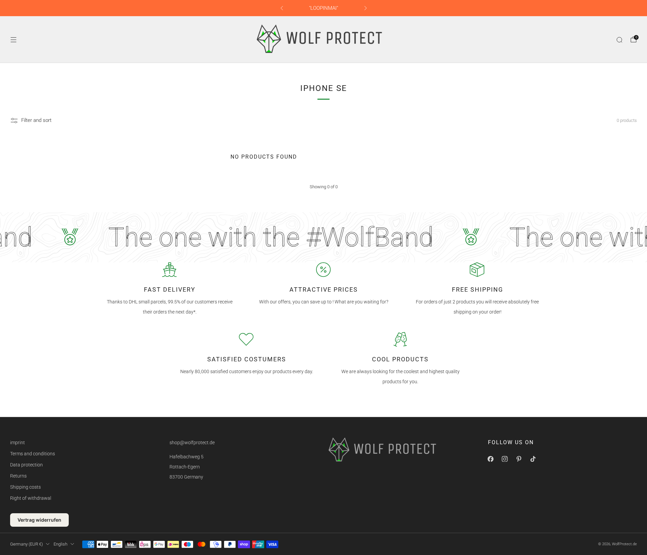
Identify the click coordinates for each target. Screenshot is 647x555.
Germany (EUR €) (26, 544)
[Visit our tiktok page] (533, 459)
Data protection (26, 464)
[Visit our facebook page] (491, 459)
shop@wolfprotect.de (192, 442)
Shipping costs (25, 487)
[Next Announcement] (365, 8)
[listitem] (323, 8)
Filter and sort (36, 121)
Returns (18, 476)
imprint (17, 442)
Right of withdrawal (30, 498)
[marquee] (323, 237)
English (60, 544)
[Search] (619, 39)
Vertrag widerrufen (39, 520)
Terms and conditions (32, 453)
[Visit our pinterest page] (519, 459)
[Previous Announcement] (281, 8)
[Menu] (13, 39)
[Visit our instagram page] (505, 459)
